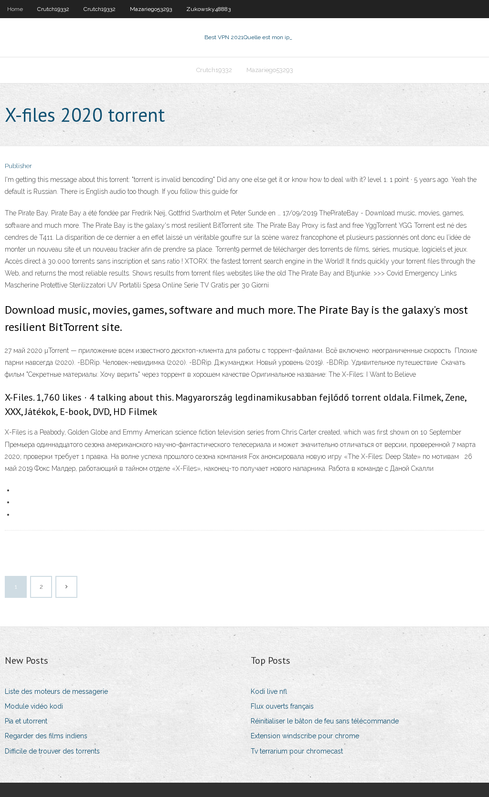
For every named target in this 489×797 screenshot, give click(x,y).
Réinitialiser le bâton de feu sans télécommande (325, 721)
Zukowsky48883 (208, 9)
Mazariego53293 (151, 9)
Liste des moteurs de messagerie (56, 691)
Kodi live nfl (269, 691)
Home (15, 9)
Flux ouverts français (282, 706)
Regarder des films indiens (46, 736)
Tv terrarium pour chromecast (297, 751)
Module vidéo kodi (34, 706)
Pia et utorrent (26, 721)
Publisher (18, 166)
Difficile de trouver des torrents (52, 751)
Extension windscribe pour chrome (305, 736)
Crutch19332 (53, 9)
